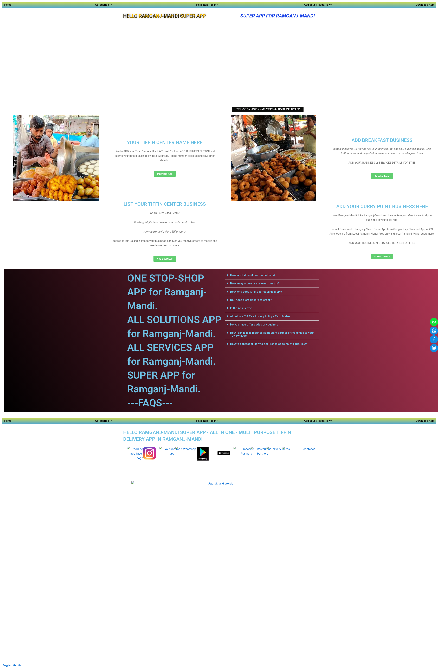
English (7, 665)
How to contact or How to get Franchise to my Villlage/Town (268, 344)
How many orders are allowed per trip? (255, 283)
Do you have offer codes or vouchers (254, 324)
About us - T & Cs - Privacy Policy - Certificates (260, 316)
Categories (102, 4)
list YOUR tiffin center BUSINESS (165, 204)
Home (7, 4)
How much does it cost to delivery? (252, 275)
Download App (425, 4)
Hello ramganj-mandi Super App (164, 16)
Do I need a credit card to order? (251, 300)
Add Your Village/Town (318, 4)
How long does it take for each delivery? (256, 291)
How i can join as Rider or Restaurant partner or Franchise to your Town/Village (272, 334)
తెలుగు (17, 665)
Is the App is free (241, 308)
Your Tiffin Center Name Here (165, 142)
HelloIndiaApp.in (206, 4)
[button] (268, 109)
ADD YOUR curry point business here (382, 206)
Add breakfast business (382, 140)
